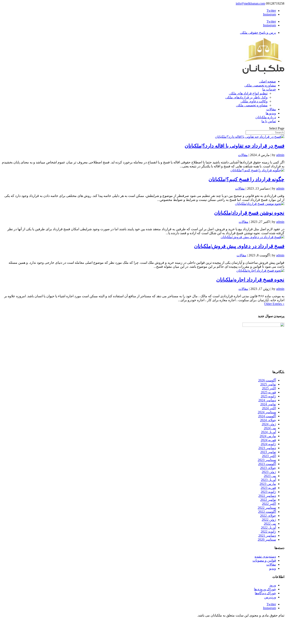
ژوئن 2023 (269, 472)
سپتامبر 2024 (267, 412)
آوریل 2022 (268, 527)
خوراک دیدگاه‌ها (265, 593)
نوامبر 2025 (268, 384)
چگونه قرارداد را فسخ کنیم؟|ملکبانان (246, 179)
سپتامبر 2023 (267, 460)
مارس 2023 (268, 484)
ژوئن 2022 (269, 519)
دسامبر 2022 (267, 496)
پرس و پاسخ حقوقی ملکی (258, 32)
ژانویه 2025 (268, 396)
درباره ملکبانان (265, 117)
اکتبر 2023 (269, 456)
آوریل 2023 (268, 480)
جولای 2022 (268, 515)
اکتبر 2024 (269, 408)
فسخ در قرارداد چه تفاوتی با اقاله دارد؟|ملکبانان (234, 146)
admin (280, 155)
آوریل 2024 (268, 432)
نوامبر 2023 (268, 452)
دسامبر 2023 (267, 448)
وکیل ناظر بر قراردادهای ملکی (246, 97)
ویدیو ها (271, 113)
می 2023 (270, 476)
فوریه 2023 (268, 488)
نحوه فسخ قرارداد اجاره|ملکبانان (250, 279)
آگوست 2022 (267, 511)
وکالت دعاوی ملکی (254, 101)
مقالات (271, 109)
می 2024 (270, 428)
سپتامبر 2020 (267, 539)
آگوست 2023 (267, 464)
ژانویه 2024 (268, 444)
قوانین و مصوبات (264, 560)
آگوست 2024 (267, 416)
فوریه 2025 (268, 392)
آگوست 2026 (267, 380)
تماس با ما (269, 121)
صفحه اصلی (267, 81)
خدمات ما (269, 89)
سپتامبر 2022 (267, 507)
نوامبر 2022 (268, 499)
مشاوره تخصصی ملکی (260, 85)
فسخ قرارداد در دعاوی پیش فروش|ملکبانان (239, 246)
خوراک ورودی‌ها (265, 589)
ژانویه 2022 (268, 531)
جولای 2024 (268, 420)
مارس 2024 (268, 436)
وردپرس (270, 597)
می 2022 (270, 523)
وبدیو (272, 568)
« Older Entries (274, 304)
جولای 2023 (268, 468)
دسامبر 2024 (267, 400)
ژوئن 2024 (269, 424)
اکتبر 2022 (269, 503)
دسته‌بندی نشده (265, 556)
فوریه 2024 (268, 440)
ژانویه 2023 (268, 492)
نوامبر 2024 (268, 404)
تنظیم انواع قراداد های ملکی (248, 93)
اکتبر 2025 (269, 388)
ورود (272, 585)
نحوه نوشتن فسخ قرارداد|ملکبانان (249, 213)
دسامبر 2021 (267, 535)
